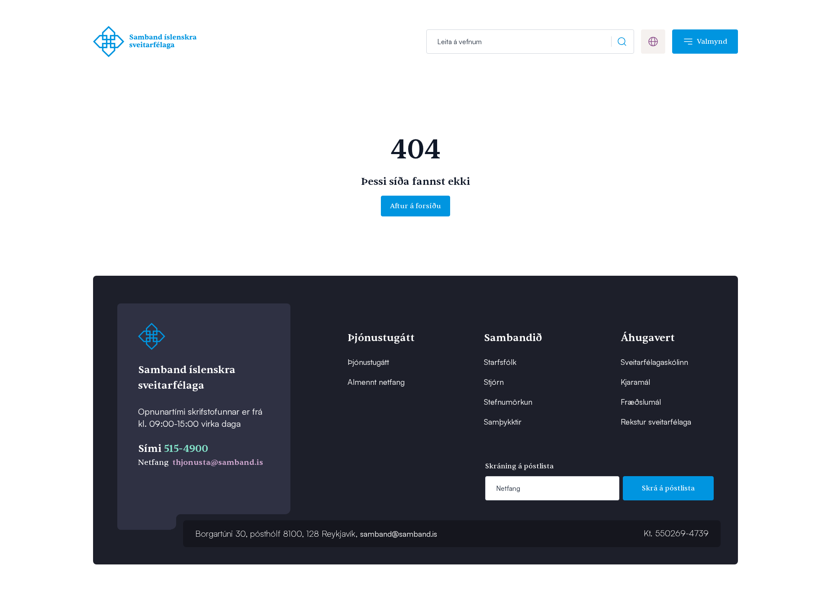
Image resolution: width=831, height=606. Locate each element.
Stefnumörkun (508, 401)
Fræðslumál (641, 401)
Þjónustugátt (368, 362)
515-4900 (186, 448)
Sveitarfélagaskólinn (654, 362)
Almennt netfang (376, 382)
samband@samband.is (398, 533)
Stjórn (494, 382)
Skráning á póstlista (519, 466)
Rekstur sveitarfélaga (656, 421)
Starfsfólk (500, 362)
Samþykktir (503, 421)
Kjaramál (635, 382)
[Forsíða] (147, 41)
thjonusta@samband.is (217, 462)
